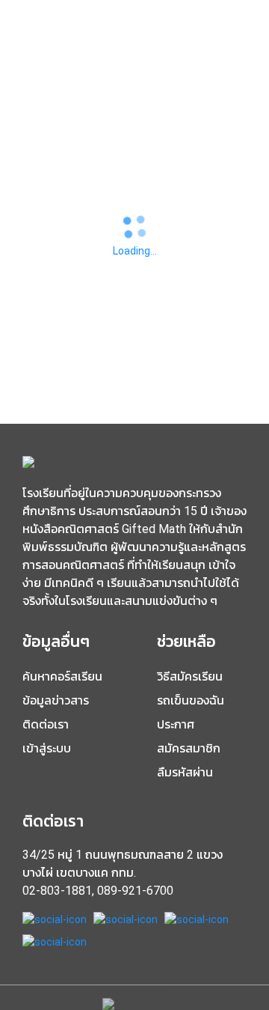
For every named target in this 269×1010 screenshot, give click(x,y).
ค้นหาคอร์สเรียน (62, 676)
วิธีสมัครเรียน (190, 676)
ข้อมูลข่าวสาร (55, 700)
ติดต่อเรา (45, 724)
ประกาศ (175, 724)
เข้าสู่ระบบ (46, 748)
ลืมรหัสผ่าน (185, 772)
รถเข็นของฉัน (190, 700)
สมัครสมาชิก (188, 748)
